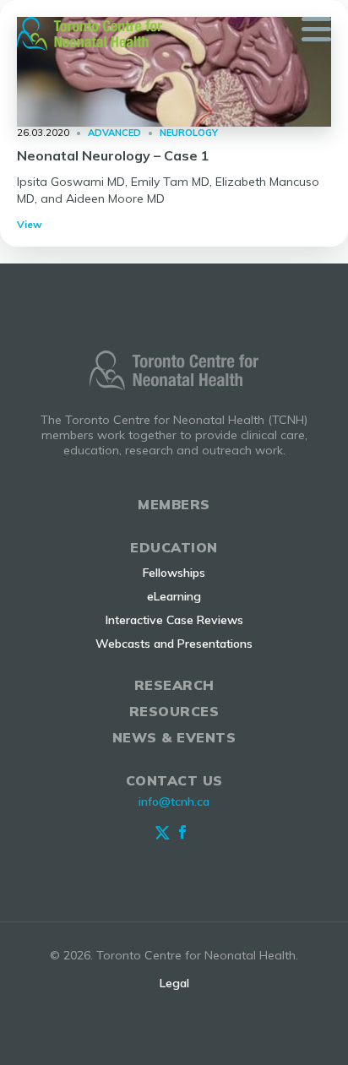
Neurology (189, 133)
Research (174, 684)
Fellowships (174, 572)
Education (174, 547)
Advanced (114, 133)
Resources (174, 711)
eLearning (174, 596)
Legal (174, 983)
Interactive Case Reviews (174, 620)
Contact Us (174, 780)
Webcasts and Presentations (174, 643)
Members (174, 504)
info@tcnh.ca (174, 801)
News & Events (174, 737)
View (29, 224)
